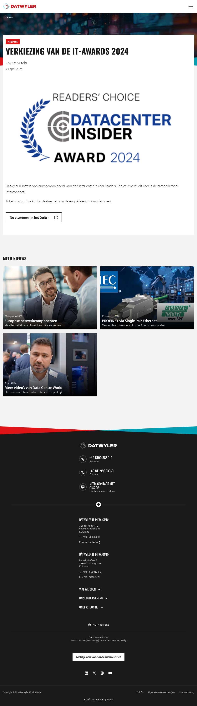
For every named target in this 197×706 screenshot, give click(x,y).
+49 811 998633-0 (91, 571)
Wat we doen (87, 589)
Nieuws (9, 17)
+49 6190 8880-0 (90, 537)
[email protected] (91, 542)
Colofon (140, 692)
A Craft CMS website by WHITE (98, 699)
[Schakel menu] (191, 6)
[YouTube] (110, 673)
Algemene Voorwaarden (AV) (161, 692)
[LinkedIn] (86, 673)
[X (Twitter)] (94, 673)
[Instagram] (102, 673)
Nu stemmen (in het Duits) (29, 217)
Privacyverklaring (186, 692)
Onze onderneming (91, 598)
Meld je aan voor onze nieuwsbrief (98, 657)
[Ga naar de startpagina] (19, 6)
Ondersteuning (88, 607)
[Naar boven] (98, 504)
